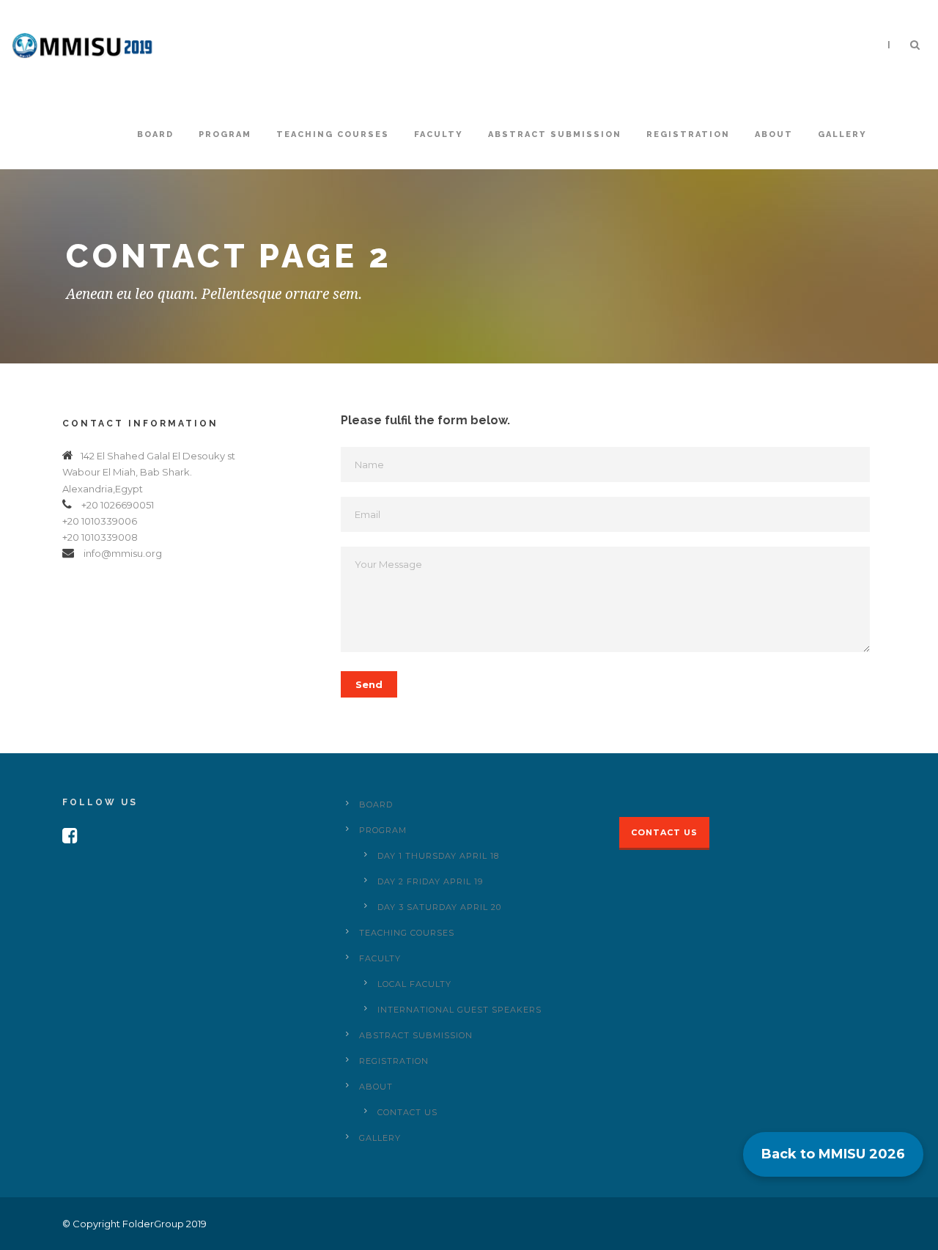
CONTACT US (407, 1112)
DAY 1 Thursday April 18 (438, 856)
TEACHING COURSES (332, 134)
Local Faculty (414, 984)
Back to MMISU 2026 (833, 1154)
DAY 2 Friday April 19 (430, 881)
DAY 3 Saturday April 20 (439, 907)
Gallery (842, 134)
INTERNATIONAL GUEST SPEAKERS (459, 1010)
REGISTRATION (688, 134)
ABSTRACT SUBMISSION (554, 134)
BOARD (155, 134)
